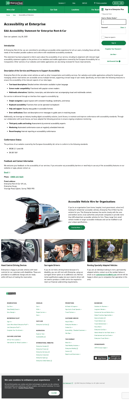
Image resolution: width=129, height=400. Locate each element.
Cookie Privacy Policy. (26, 388)
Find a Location (101, 3)
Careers (63, 3)
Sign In (114, 43)
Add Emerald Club (112, 61)
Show (122, 28)
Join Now (113, 54)
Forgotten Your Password (113, 49)
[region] (32, 387)
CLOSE (54, 393)
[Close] (58, 380)
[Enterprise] (14, 3)
